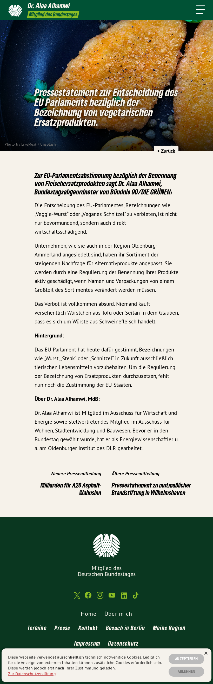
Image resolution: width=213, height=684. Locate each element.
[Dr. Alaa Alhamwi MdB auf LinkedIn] (124, 597)
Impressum (87, 643)
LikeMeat (29, 144)
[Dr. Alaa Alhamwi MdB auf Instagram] (100, 597)
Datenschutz (123, 643)
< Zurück (166, 151)
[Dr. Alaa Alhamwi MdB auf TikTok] (136, 597)
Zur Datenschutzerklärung (32, 673)
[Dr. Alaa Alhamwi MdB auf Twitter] (76, 598)
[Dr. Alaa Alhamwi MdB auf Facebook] (88, 597)
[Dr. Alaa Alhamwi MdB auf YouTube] (112, 597)
